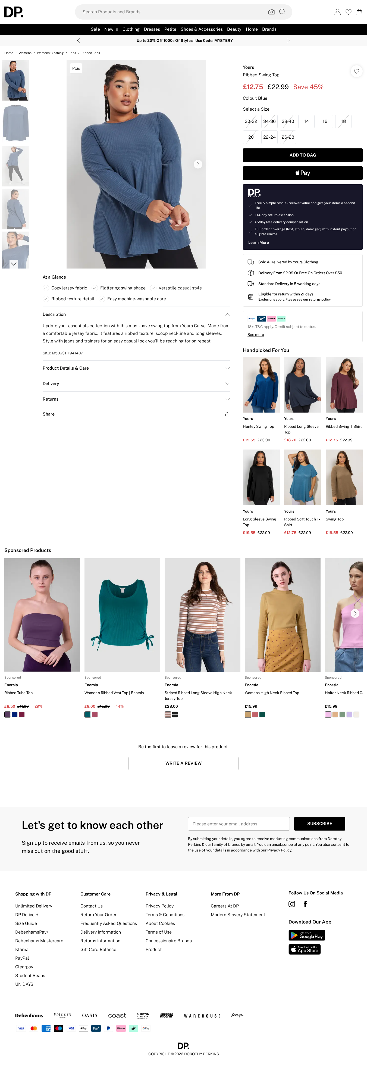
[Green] (88, 715)
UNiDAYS (24, 984)
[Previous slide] (78, 40)
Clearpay (24, 966)
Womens (25, 53)
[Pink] (328, 715)
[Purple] (8, 715)
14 (306, 121)
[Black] (175, 715)
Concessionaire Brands (169, 940)
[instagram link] (291, 904)
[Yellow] (248, 715)
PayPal (22, 958)
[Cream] (335, 715)
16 (325, 121)
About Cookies (160, 923)
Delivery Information (100, 932)
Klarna (22, 949)
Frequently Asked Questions (108, 923)
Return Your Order (98, 914)
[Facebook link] (305, 904)
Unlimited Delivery (33, 906)
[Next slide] (289, 40)
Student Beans (30, 975)
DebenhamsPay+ (32, 932)
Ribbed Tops (90, 53)
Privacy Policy (160, 906)
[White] (356, 715)
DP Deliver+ (27, 914)
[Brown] (168, 715)
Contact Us (91, 906)
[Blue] (15, 715)
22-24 (269, 137)
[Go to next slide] (198, 164)
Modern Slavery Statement (238, 914)
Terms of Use (159, 932)
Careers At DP (225, 906)
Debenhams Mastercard (39, 940)
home (8, 53)
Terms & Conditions (165, 914)
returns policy (320, 299)
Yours (248, 67)
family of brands (226, 844)
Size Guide (26, 923)
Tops (72, 53)
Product (154, 949)
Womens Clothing (50, 53)
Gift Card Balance (98, 949)
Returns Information (100, 940)
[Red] (22, 715)
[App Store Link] (306, 942)
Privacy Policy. (279, 850)
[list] (136, 164)
